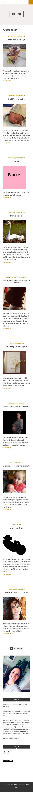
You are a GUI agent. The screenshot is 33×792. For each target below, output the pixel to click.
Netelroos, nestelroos (16, 215)
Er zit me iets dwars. (16, 527)
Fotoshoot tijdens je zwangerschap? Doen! (16, 406)
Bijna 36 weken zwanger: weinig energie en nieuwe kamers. (16, 281)
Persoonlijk (11, 158)
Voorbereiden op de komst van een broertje (16, 465)
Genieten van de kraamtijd (16, 39)
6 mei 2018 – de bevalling (16, 99)
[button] (1, 2)
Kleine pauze (16, 161)
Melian (15, 785)
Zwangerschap (20, 36)
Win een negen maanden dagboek (16, 346)
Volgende (19, 648)
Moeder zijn (11, 36)
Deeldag (11, 343)
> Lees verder (7, 81)
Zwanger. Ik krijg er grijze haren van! (16, 592)
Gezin (7, 277)
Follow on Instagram (17, 773)
